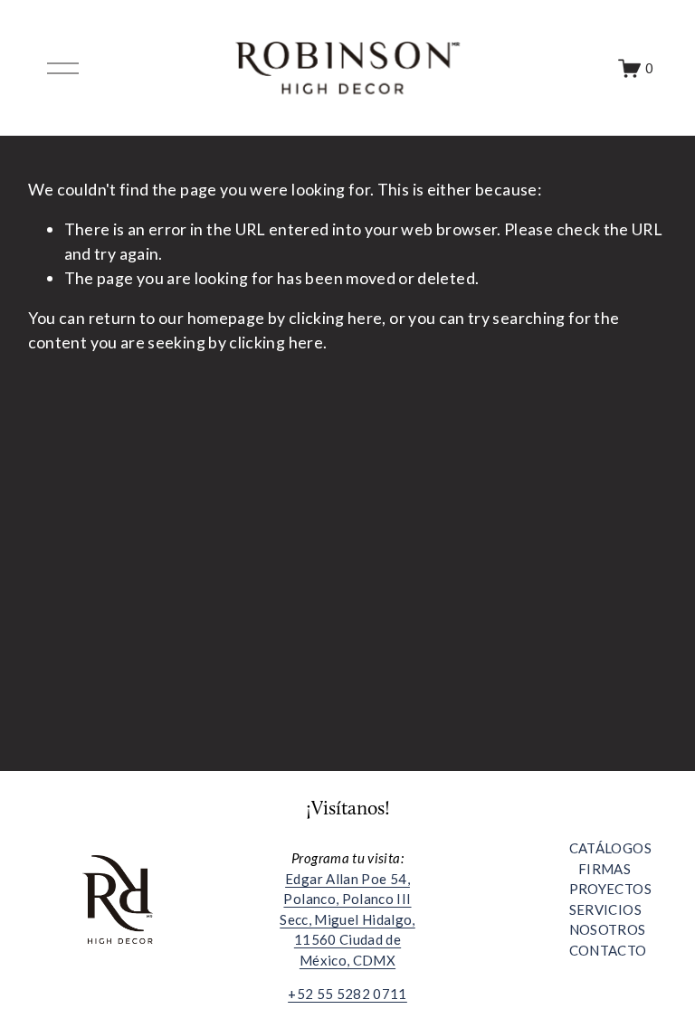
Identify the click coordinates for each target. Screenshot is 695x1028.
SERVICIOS (605, 909)
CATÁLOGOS (610, 848)
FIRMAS (604, 869)
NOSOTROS (607, 929)
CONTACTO (608, 950)
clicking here (336, 318)
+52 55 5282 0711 (347, 993)
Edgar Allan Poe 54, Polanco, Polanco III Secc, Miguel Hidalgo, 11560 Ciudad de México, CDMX (347, 919)
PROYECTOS (610, 888)
